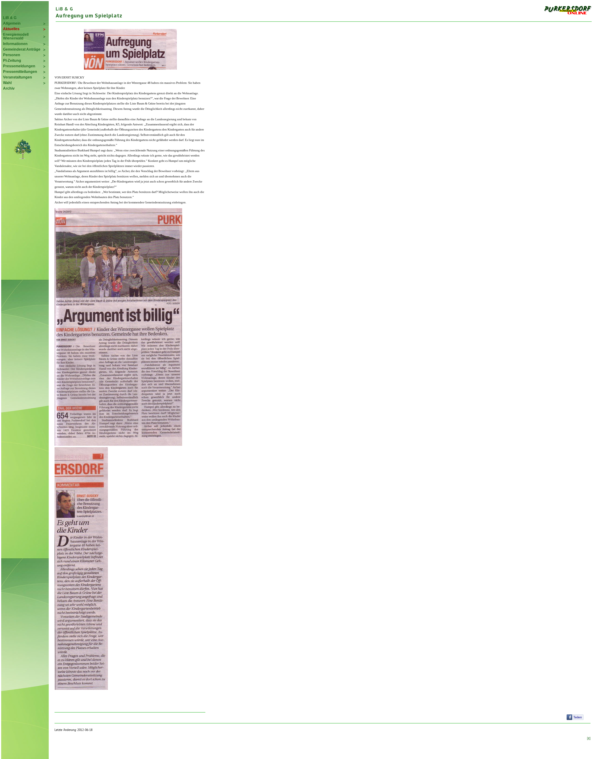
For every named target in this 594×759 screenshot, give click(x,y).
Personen (11, 55)
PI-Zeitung (12, 60)
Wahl (7, 83)
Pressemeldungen (19, 66)
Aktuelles (11, 29)
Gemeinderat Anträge (21, 49)
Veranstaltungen (17, 77)
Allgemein (12, 23)
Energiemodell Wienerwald (16, 36)
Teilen (577, 717)
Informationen (15, 44)
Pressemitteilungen (20, 72)
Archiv (9, 88)
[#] (589, 738)
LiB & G (9, 18)
